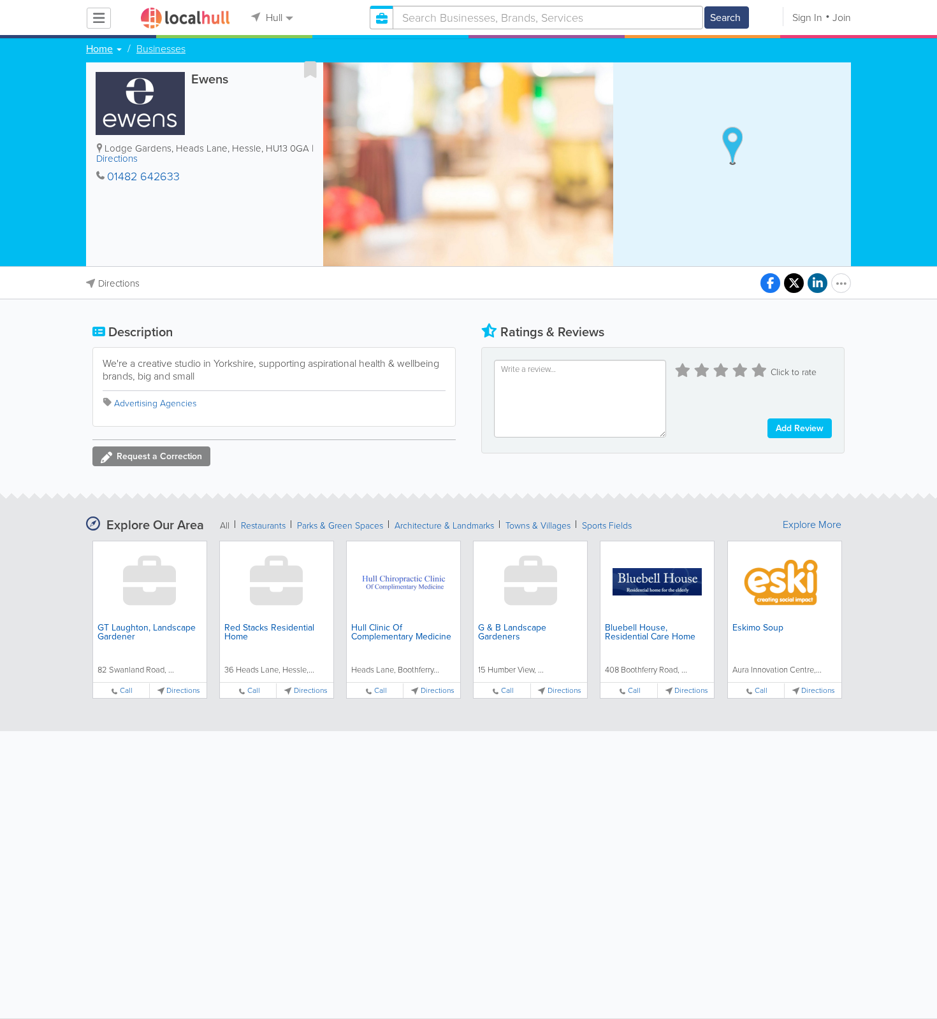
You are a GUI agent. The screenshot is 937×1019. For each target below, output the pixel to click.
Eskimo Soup (757, 627)
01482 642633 (143, 176)
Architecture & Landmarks (444, 525)
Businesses (160, 49)
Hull (272, 17)
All (224, 525)
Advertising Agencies (155, 403)
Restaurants (263, 525)
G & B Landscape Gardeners (512, 632)
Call (126, 691)
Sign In (807, 17)
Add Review (800, 428)
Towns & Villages (537, 525)
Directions (117, 159)
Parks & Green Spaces (340, 525)
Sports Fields (607, 525)
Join (841, 17)
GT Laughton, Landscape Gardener (147, 632)
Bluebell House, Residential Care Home (650, 632)
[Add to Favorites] (310, 69)
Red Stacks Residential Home (269, 632)
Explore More (812, 525)
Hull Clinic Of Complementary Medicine (401, 632)
